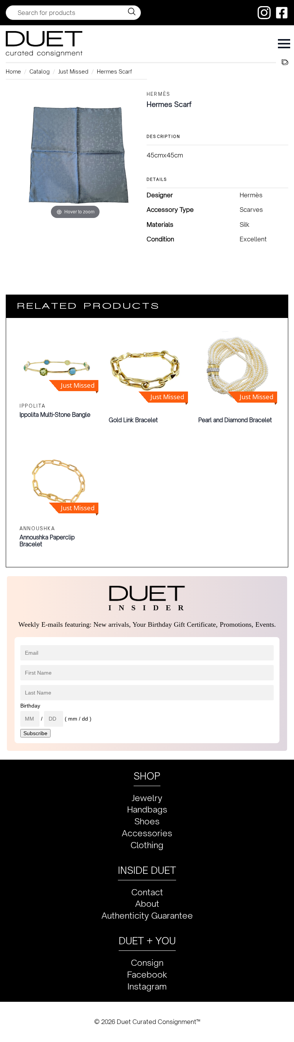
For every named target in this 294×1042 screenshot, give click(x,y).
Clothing (147, 845)
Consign (147, 962)
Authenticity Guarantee (147, 915)
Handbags (147, 809)
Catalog (39, 71)
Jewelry (147, 798)
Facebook (147, 974)
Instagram (147, 986)
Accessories (147, 833)
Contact (147, 892)
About (147, 903)
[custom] (264, 12)
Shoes (147, 821)
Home (13, 71)
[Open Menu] (284, 44)
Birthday (30, 706)
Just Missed (73, 71)
